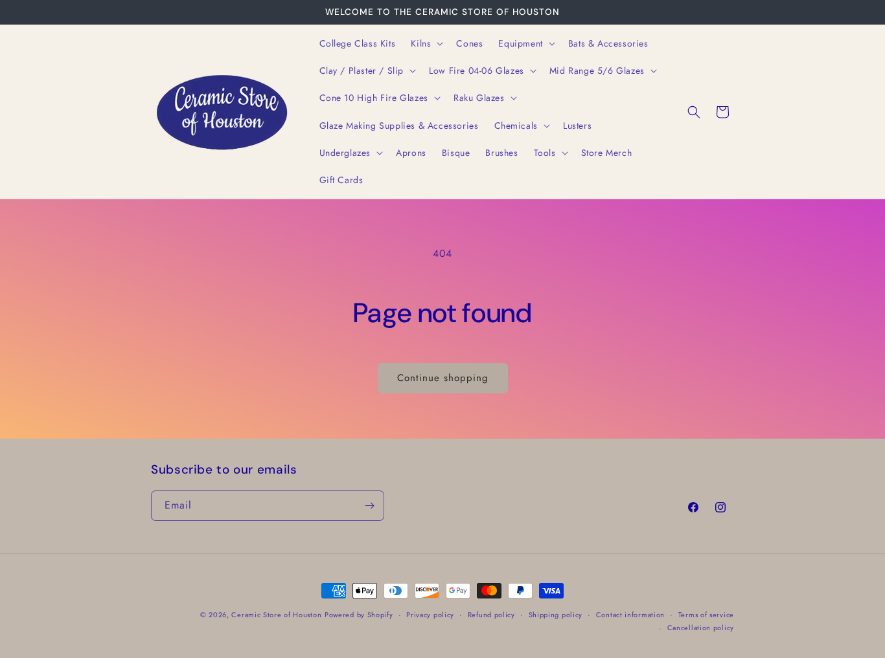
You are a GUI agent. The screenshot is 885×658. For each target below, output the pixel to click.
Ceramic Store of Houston (276, 614)
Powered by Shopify (359, 614)
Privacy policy (430, 614)
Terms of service (706, 614)
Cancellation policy (700, 627)
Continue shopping (442, 378)
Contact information (630, 614)
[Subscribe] (369, 505)
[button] (425, 43)
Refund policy (491, 614)
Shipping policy (556, 614)
